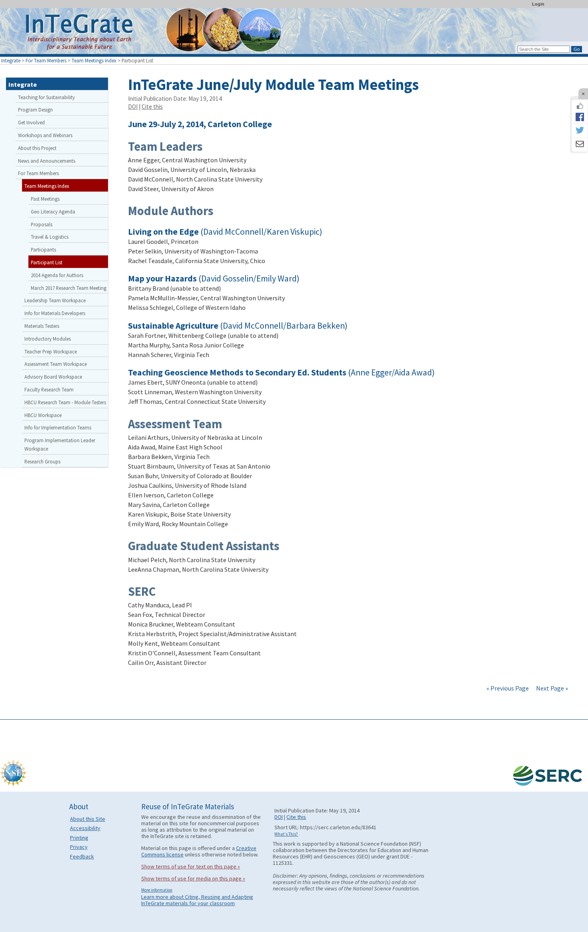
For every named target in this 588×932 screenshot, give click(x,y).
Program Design (35, 109)
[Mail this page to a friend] (580, 145)
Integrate (10, 60)
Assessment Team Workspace (55, 364)
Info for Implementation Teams (57, 427)
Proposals (41, 224)
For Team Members (46, 60)
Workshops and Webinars (45, 135)
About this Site (87, 818)
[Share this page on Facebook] (580, 117)
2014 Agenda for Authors (57, 275)
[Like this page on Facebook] (580, 106)
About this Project (37, 148)
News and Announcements (46, 161)
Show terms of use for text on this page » (190, 866)
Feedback (82, 856)
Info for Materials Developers (54, 313)
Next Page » (551, 688)
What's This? (286, 834)
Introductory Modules (47, 338)
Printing (79, 837)
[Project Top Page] (294, 33)
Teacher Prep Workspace (50, 351)
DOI (133, 106)
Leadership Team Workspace (55, 300)
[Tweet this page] (580, 131)
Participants (43, 249)
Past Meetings (45, 199)
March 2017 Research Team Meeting (68, 288)
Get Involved (31, 122)
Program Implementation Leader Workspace (59, 444)
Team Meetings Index (94, 60)
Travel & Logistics (49, 236)
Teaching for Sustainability (46, 97)
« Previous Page (507, 688)
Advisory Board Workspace (53, 376)
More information (156, 890)
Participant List (46, 262)
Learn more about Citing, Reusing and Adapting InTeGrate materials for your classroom (197, 900)
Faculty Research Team (49, 389)
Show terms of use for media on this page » (193, 878)
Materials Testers (41, 326)
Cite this (152, 106)
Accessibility (85, 828)
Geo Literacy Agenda (53, 211)
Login (538, 4)
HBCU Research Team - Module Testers (65, 402)
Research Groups (42, 461)
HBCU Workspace (43, 415)
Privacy (79, 846)
